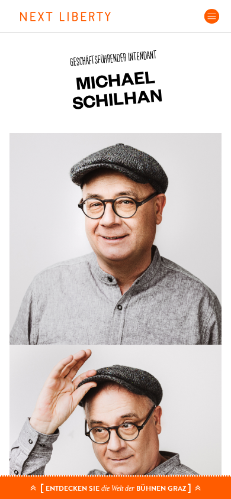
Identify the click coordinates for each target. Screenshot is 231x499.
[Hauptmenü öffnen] (211, 16)
